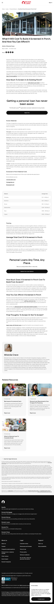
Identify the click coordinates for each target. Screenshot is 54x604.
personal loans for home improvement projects (26, 306)
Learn (7, 9)
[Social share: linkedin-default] (10, 52)
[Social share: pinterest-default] (12, 52)
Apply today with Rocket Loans (13, 325)
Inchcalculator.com (11, 179)
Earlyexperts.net (10, 185)
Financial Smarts (13, 9)
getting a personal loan (30, 301)
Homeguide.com (10, 182)
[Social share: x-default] (8, 52)
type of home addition (11, 76)
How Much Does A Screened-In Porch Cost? (27, 9)
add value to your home (33, 82)
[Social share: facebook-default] (6, 52)
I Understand (41, 599)
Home (3, 9)
